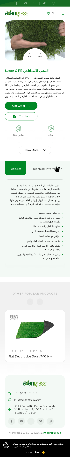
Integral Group (52, 432)
